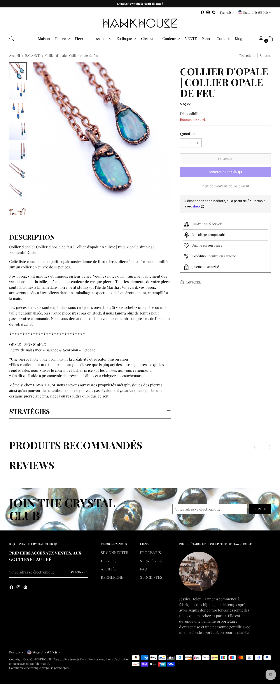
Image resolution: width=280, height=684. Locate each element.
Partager (193, 282)
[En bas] (18, 218)
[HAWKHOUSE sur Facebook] (202, 12)
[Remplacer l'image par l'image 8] (18, 212)
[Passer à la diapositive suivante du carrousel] (267, 447)
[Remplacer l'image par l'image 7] (18, 191)
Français (225, 12)
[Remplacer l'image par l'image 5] (18, 151)
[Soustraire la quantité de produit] (184, 142)
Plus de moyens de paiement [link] (225, 185)
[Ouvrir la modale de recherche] (11, 38)
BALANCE (32, 55)
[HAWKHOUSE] (140, 23)
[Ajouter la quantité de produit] (197, 142)
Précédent (247, 55)
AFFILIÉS (109, 569)
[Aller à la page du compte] (259, 38)
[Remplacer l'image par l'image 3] (18, 111)
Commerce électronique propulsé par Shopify (39, 668)
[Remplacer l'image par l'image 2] (18, 91)
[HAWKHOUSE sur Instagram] (208, 12)
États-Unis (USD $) (255, 12)
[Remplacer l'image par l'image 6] (18, 171)
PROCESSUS (150, 552)
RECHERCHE (112, 577)
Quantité (187, 133)
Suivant (265, 55)
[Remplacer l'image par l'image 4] (18, 131)
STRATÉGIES (151, 560)
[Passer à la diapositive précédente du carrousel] (257, 447)
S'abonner (79, 572)
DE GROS (108, 560)
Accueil (14, 55)
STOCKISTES (151, 577)
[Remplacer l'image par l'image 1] (18, 71)
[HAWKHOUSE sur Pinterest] (214, 12)
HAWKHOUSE (43, 659)
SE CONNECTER (114, 552)
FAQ (143, 569)
